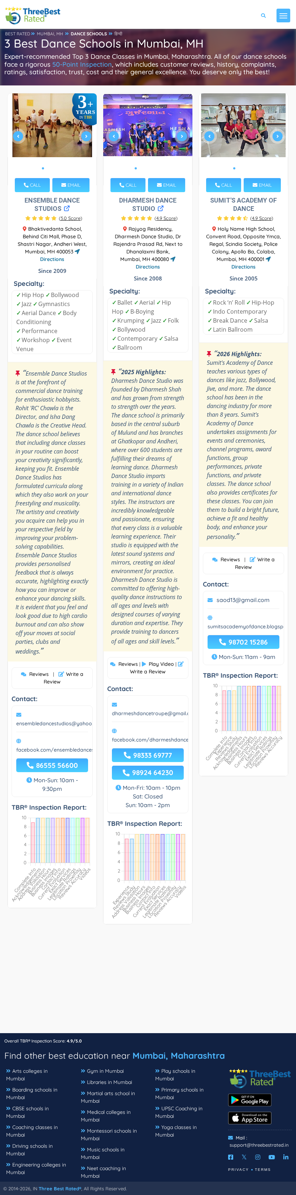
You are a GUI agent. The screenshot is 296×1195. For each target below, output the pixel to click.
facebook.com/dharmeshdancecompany (162, 739)
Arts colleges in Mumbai (27, 1075)
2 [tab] (49, 168)
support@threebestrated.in (259, 1145)
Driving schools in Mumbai (29, 1150)
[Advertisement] (148, 982)
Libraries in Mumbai (109, 1082)
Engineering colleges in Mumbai (36, 1168)
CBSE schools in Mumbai (27, 1112)
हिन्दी (118, 33)
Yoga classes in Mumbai (176, 1131)
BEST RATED (17, 33)
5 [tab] (159, 168)
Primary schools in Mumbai (179, 1093)
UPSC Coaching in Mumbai (179, 1112)
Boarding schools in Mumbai (31, 1093)
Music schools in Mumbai (103, 1153)
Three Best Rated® (60, 1188)
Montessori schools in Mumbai (109, 1135)
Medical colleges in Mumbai (106, 1116)
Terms (263, 1170)
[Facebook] (230, 1157)
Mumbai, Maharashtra (178, 1055)
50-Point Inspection (82, 64)
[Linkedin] (285, 1157)
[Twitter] (244, 1157)
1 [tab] (43, 168)
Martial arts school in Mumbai (108, 1097)
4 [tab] (60, 168)
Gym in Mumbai (105, 1071)
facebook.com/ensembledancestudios (62, 750)
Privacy (238, 1170)
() (70, 218)
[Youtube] (272, 1157)
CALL (35, 185)
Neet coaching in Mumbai (103, 1172)
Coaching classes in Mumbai (32, 1131)
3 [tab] (54, 168)
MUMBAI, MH (50, 33)
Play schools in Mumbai (175, 1075)
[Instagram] (257, 1157)
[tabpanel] (52, 139)
